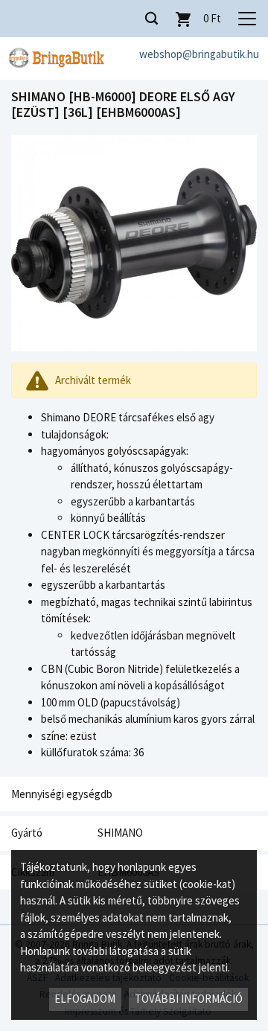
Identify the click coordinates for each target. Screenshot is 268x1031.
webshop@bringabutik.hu (199, 54)
